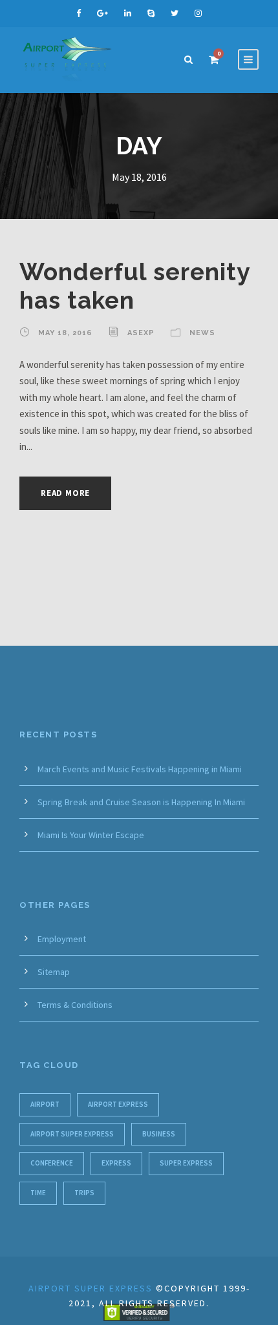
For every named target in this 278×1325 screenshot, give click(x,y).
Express (116, 1162)
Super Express (186, 1162)
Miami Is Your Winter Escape (90, 835)
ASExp (141, 333)
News (202, 333)
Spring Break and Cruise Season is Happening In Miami (141, 802)
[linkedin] (127, 13)
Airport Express (118, 1104)
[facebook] (78, 13)
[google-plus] (102, 13)
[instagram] (198, 13)
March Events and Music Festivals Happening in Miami (139, 769)
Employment (61, 939)
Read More (65, 493)
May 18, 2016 (65, 333)
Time (38, 1192)
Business (158, 1133)
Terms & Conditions (74, 1005)
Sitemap (53, 972)
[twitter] (174, 13)
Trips (84, 1192)
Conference (51, 1162)
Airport (44, 1104)
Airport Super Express (72, 1133)
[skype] (151, 13)
